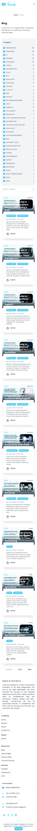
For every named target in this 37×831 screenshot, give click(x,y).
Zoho (3, 776)
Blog (3, 750)
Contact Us (5, 730)
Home (3, 720)
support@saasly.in (13, 787)
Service (4, 723)
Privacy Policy (6, 757)
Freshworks (5, 772)
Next (29, 669)
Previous (9, 669)
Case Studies (6, 753)
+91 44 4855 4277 (13, 793)
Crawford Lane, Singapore (16, 807)
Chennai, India (11, 797)
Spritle (3, 738)
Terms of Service (7, 760)
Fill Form (18, 828)
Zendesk (4, 769)
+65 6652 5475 (11, 803)
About (3, 727)
